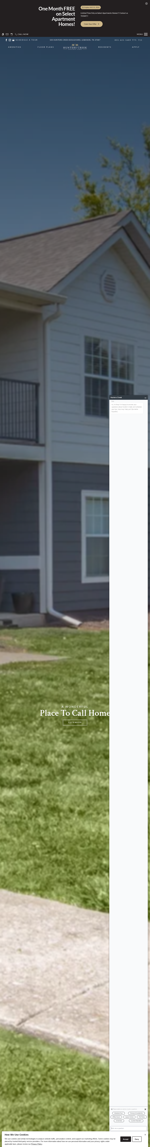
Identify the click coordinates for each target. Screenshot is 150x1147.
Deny (137, 1139)
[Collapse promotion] (146, 3)
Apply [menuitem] (136, 47)
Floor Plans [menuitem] (46, 47)
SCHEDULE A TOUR (27, 40)
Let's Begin (75, 722)
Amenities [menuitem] (14, 47)
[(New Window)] (6, 40)
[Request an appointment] (11, 34)
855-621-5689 (128, 40)
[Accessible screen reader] (3, 34)
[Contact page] (7, 34)
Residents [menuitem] (104, 47)
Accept (125, 1139)
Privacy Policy (36, 1144)
